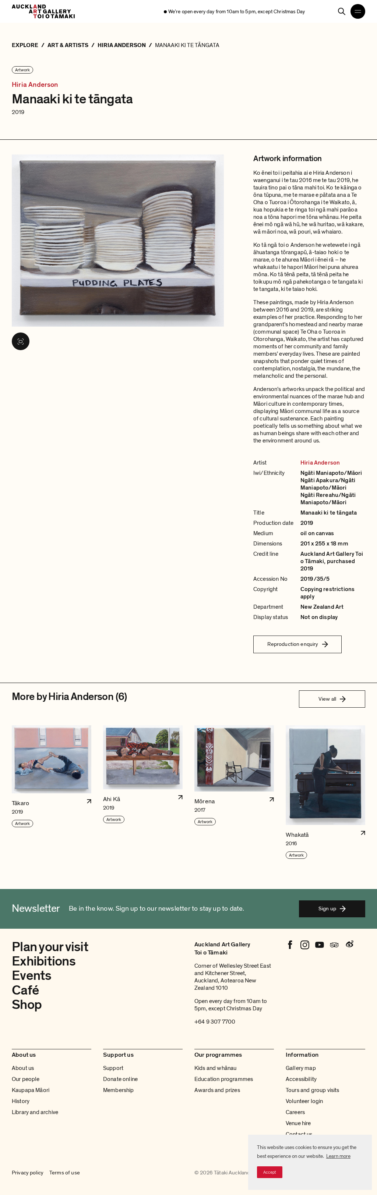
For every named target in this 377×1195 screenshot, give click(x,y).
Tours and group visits (312, 1090)
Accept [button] (269, 1172)
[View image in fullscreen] (20, 341)
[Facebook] (290, 944)
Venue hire (298, 1123)
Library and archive (35, 1112)
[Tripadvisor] (334, 944)
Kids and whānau (215, 1068)
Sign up (327, 908)
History (20, 1101)
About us (23, 1068)
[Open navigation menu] (357, 11)
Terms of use (64, 1173)
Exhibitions (43, 961)
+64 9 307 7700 (214, 1022)
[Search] (341, 11)
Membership (118, 1090)
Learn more (338, 1156)
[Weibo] (349, 944)
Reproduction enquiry (292, 644)
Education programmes (223, 1079)
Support (113, 1068)
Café (25, 990)
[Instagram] (304, 944)
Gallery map (301, 1068)
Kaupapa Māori (30, 1090)
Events (32, 976)
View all (327, 699)
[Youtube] (319, 944)
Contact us (299, 1134)
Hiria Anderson (35, 85)
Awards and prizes (217, 1090)
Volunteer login (304, 1101)
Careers (295, 1112)
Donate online (120, 1079)
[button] (51, 792)
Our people (26, 1079)
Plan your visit (50, 947)
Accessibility (301, 1079)
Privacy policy (27, 1173)
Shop (27, 1005)
